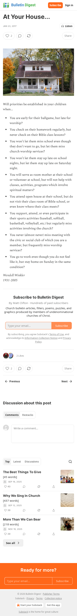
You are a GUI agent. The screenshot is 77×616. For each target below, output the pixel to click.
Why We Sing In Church (21, 496)
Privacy (30, 598)
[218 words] (11, 524)
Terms (39, 598)
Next (64, 381)
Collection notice (53, 598)
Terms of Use (56, 334)
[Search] (70, 461)
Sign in (69, 5)
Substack (23, 611)
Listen (69, 26)
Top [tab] (7, 461)
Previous (14, 381)
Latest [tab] (17, 461)
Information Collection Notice (41, 338)
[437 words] (11, 500)
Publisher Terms (51, 593)
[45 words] (10, 477)
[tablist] (19, 415)
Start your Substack (31, 605)
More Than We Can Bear (22, 519)
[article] (38, 479)
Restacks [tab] (27, 415)
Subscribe (55, 5)
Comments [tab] (12, 415)
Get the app (53, 605)
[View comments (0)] (20, 36)
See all (10, 543)
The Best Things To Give (22, 472)
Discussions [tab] (32, 461)
